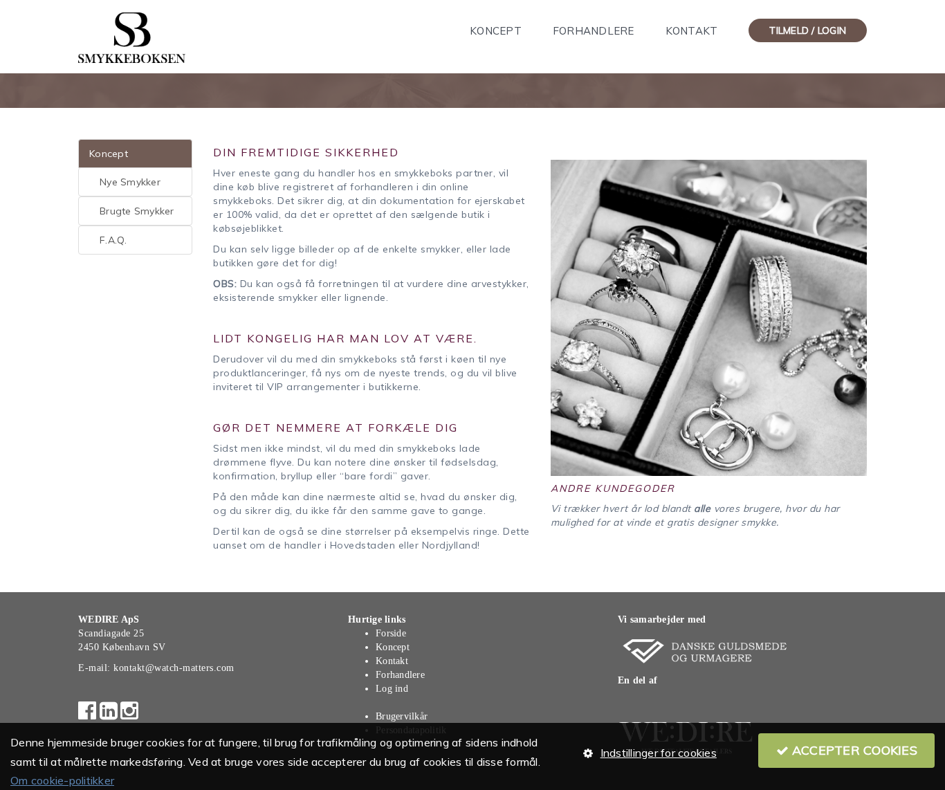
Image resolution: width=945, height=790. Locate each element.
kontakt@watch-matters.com (174, 668)
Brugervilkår (402, 716)
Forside (391, 633)
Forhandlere (593, 30)
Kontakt (692, 30)
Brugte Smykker (137, 211)
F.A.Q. (113, 240)
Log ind (392, 688)
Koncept (496, 30)
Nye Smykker (130, 182)
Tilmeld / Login (807, 30)
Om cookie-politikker (62, 780)
